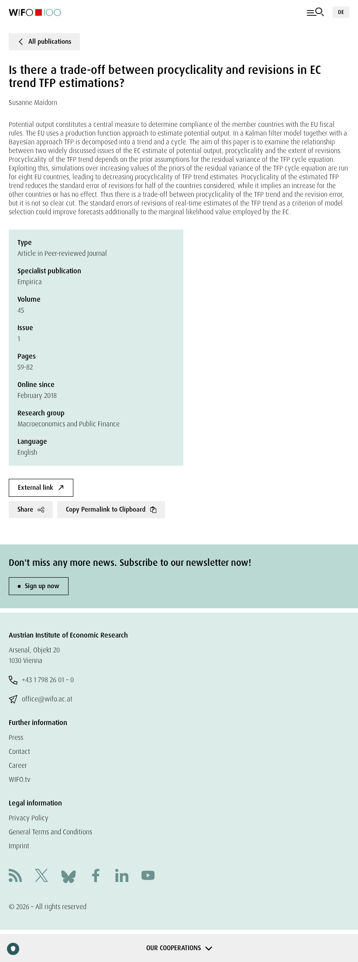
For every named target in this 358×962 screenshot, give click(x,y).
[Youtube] (148, 876)
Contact (19, 751)
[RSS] (15, 876)
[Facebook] (95, 876)
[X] (41, 876)
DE (341, 12)
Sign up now (42, 586)
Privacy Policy (28, 818)
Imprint (19, 845)
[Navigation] (315, 12)
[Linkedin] (121, 876)
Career (18, 765)
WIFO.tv (20, 779)
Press (16, 737)
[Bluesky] (68, 876)
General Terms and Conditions (50, 832)
